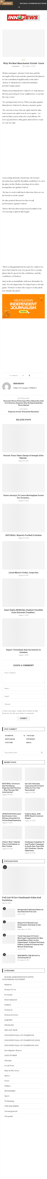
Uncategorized (10, 1111)
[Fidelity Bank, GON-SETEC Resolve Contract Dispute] (35, 804)
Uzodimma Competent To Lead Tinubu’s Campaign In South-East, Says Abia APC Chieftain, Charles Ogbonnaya (34, 846)
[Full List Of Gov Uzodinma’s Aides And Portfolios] (23, 880)
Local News (9, 1065)
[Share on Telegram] (35, 375)
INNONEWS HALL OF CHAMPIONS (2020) (22, 1040)
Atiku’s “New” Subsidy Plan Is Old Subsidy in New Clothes (11, 844)
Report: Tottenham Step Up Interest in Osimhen (23, 651)
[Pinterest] (25, 7)
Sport (6, 1096)
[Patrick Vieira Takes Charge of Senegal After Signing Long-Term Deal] (23, 438)
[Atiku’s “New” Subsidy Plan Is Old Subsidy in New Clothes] (12, 832)
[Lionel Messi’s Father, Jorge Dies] (23, 555)
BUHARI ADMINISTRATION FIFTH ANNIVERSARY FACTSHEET (18, 978)
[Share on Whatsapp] (33, 375)
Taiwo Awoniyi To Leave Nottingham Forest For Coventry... (23, 496)
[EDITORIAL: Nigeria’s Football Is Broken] (23, 518)
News (6, 1081)
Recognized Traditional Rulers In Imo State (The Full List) (30, 910)
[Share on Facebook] (27, 375)
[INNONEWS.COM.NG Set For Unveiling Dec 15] (8, 958)
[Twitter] (19, 7)
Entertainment (10, 1000)
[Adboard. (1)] (23, 296)
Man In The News (11, 1070)
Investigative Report (13, 1050)
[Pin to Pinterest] (31, 375)
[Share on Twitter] (29, 375)
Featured (8, 1010)
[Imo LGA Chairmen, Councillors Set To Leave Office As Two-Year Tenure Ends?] (35, 774)
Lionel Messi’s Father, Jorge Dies (23, 572)
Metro (7, 1076)
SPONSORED (9, 1091)
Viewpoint (8, 1116)
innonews (16, 66)
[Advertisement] (23, 149)
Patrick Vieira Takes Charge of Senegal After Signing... (23, 456)
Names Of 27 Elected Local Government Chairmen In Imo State (29, 925)
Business (8, 984)
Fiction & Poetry (11, 1015)
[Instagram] (22, 7)
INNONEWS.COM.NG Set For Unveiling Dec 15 (28, 956)
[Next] (18, 3)
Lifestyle (8, 1060)
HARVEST (8, 1020)
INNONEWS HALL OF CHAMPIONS (19, 1035)
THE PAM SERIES (11, 1106)
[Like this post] (24, 375)
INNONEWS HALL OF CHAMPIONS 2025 (21, 1045)
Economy (8, 995)
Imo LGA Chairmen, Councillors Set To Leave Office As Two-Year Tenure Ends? (34, 787)
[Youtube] (28, 7)
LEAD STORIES (10, 1055)
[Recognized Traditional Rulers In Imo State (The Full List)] (8, 912)
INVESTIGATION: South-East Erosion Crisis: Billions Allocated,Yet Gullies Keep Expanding (12, 817)
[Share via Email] (37, 375)
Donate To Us (10, 989)
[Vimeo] (31, 7)
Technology (9, 1101)
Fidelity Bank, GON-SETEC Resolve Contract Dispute (34, 816)
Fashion (7, 1005)
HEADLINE (9, 1025)
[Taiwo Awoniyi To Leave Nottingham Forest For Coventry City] (23, 478)
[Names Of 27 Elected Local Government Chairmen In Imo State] (8, 926)
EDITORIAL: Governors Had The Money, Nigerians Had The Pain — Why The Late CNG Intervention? (11, 788)
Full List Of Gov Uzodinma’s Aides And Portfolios (21, 899)
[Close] (2, 2)
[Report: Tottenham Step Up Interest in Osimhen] (23, 632)
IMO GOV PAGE (10, 1030)
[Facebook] (16, 7)
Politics (7, 1086)
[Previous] (15, 3)
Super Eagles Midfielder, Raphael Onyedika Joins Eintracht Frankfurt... (23, 611)
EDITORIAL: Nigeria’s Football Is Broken (23, 535)
